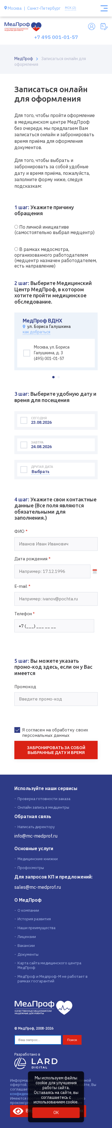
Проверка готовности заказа (44, 798)
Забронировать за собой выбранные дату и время (56, 750)
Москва (15, 8)
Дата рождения (32, 558)
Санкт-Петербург (44, 8)
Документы (28, 954)
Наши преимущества (36, 927)
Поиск (72, 1040)
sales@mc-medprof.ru (37, 887)
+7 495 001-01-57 (56, 37)
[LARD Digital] (35, 1063)
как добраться (36, 332)
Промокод (25, 686)
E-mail (22, 586)
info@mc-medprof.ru (35, 836)
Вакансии (26, 945)
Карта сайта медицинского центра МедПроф (49, 965)
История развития (34, 919)
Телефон (24, 613)
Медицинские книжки (38, 858)
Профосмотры (31, 867)
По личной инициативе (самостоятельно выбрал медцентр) (54, 229)
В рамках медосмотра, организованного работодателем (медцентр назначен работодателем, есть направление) (55, 257)
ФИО (21, 531)
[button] (53, 377)
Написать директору (36, 826)
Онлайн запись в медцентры (43, 807)
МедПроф (23, 58)
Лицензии (27, 936)
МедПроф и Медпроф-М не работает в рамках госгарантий (53, 978)
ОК (56, 1112)
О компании (28, 910)
